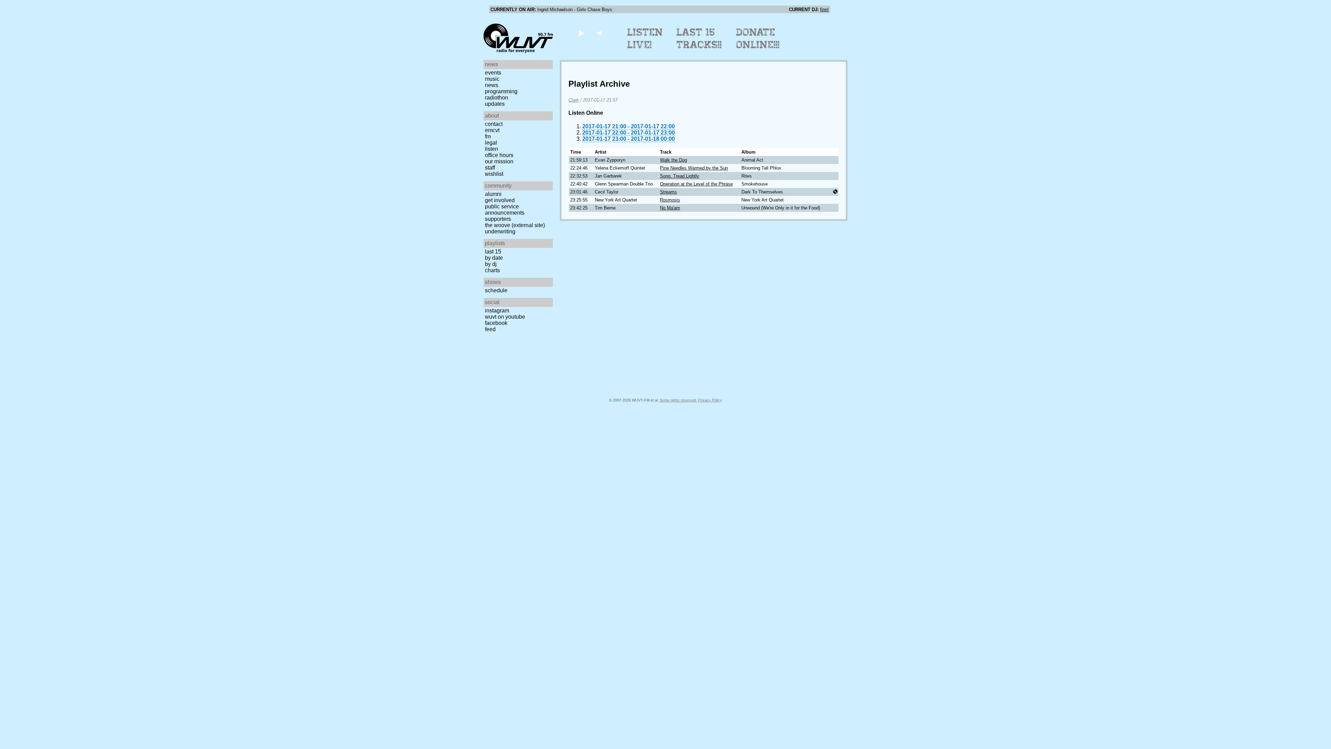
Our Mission (499, 161)
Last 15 (493, 252)
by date (494, 258)
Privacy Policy (710, 400)
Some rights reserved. (678, 400)
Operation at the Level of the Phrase (696, 184)
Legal (491, 143)
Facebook (496, 323)
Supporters (498, 219)
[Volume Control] (601, 33)
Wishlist (494, 174)
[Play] (581, 33)
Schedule (496, 290)
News (491, 85)
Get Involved (500, 200)
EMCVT (492, 130)
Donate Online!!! (758, 38)
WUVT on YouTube (505, 317)
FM (488, 136)
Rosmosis (670, 200)
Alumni (493, 194)
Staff (490, 168)
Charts (492, 270)
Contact (494, 124)
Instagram (497, 310)
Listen (491, 149)
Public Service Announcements (504, 210)
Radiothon (496, 98)
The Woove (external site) (515, 225)
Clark (573, 100)
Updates (495, 104)
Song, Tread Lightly (679, 176)
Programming (501, 91)
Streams (668, 192)
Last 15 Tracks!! (699, 38)
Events (493, 73)
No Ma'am (670, 207)
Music (492, 79)
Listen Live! (645, 38)
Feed (490, 329)
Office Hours (499, 155)
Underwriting (500, 231)
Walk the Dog (673, 160)
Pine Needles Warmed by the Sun (694, 168)
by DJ (491, 264)
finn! (824, 9)
